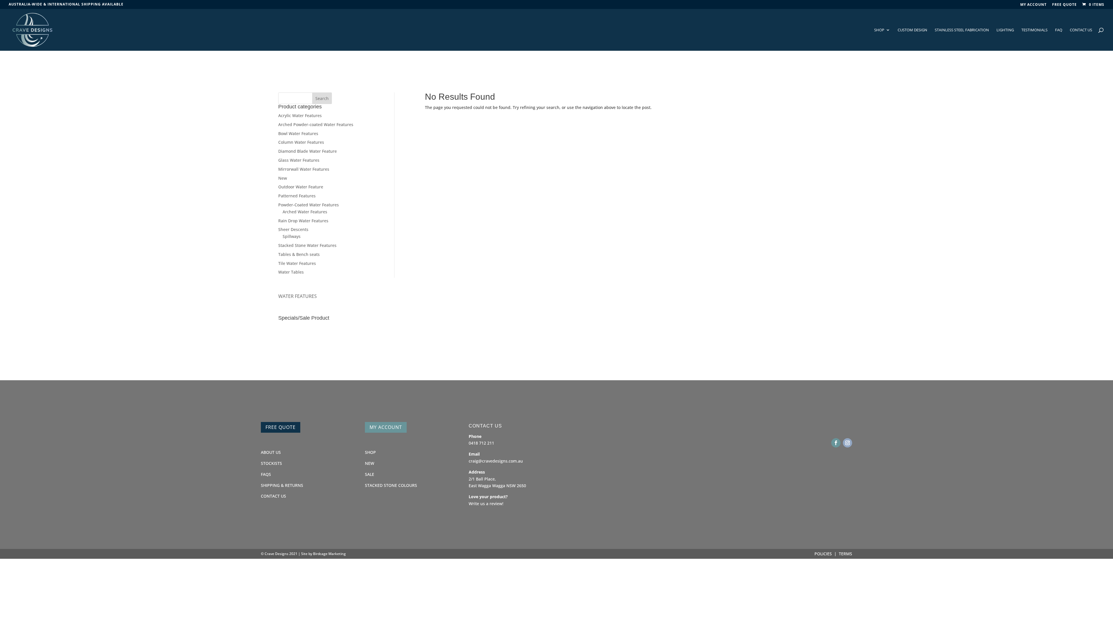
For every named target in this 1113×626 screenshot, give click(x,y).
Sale (369, 474)
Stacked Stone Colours (391, 485)
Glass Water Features (298, 160)
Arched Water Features (305, 211)
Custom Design (912, 30)
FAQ (1058, 30)
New (282, 178)
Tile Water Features (297, 263)
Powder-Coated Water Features (308, 205)
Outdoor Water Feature (300, 187)
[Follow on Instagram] (847, 442)
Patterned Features (297, 196)
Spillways (292, 236)
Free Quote (1064, 5)
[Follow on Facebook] (836, 442)
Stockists (271, 463)
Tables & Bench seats (299, 254)
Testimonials (1034, 30)
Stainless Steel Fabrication (962, 30)
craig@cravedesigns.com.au (496, 461)
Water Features (297, 296)
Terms (845, 553)
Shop (879, 30)
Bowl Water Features (298, 133)
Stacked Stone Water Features (307, 245)
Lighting (1005, 30)
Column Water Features (301, 142)
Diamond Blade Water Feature (307, 151)
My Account (386, 427)
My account (1033, 5)
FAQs (266, 474)
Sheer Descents (293, 229)
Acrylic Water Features (300, 115)
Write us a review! (486, 503)
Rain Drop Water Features (303, 220)
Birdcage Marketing (329, 553)
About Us (271, 452)
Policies (823, 553)
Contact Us (1081, 30)
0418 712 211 (481, 443)
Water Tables (291, 272)
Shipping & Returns (282, 485)
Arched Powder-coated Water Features (315, 124)
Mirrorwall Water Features (303, 169)
